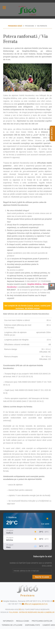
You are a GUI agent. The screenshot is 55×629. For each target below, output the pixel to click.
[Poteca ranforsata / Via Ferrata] (27, 77)
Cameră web (49, 625)
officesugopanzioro (35, 604)
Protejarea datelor (42, 621)
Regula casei (22, 621)
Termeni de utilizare (12, 625)
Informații (8, 621)
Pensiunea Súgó (15, 26)
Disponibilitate (32, 625)
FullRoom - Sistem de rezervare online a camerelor (31, 612)
